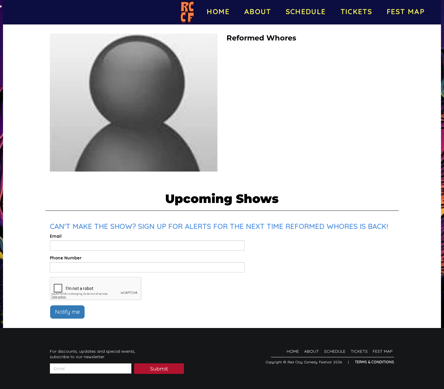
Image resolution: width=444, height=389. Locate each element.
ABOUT (257, 11)
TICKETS (356, 11)
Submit (159, 369)
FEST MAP (406, 11)
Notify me (67, 311)
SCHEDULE (306, 11)
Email (56, 236)
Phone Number (66, 258)
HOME (218, 11)
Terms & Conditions (374, 362)
